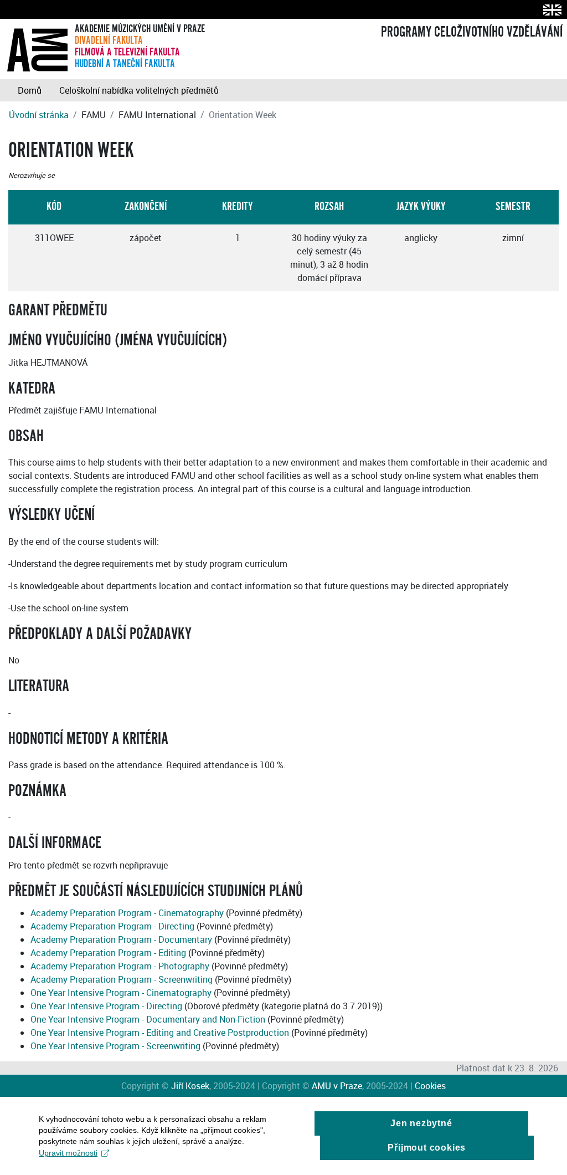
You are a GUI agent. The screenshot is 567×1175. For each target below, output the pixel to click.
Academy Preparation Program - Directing (112, 926)
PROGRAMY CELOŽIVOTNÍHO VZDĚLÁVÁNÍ (472, 32)
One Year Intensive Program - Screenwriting (115, 1046)
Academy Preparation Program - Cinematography (127, 913)
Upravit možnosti (68, 1152)
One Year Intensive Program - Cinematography (121, 993)
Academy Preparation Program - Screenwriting (121, 979)
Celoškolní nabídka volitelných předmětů (139, 90)
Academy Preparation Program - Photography (119, 966)
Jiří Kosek (190, 1086)
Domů (30, 90)
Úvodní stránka (39, 115)
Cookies (430, 1086)
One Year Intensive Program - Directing (106, 1006)
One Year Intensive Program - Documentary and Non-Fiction (147, 1019)
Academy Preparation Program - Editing (108, 953)
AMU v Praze (337, 1086)
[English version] (550, 9)
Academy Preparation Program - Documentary (121, 939)
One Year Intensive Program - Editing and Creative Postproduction (159, 1032)
